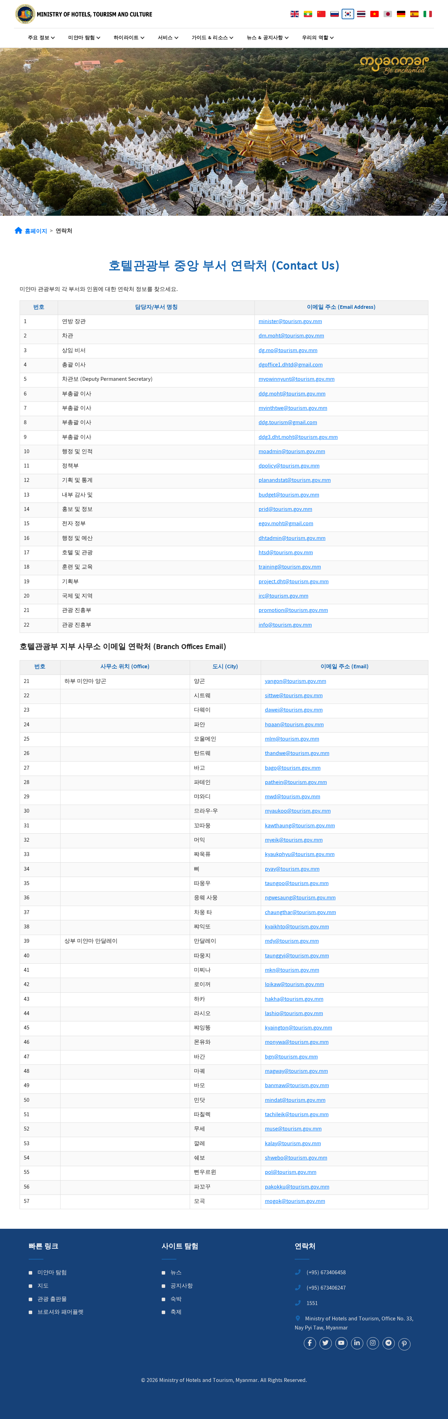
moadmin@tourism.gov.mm (292, 452)
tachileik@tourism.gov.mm (297, 1115)
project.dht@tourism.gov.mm (294, 582)
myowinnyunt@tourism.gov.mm (297, 379)
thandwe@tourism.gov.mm (297, 753)
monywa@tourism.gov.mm (297, 1042)
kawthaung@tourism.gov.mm (300, 826)
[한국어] (348, 14)
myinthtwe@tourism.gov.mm (293, 408)
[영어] (294, 14)
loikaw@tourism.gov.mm (294, 985)
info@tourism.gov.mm (285, 625)
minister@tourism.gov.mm (290, 322)
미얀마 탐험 (81, 38)
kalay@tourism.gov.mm (293, 1144)
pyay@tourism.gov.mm (292, 869)
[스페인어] (414, 14)
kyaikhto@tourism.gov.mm (297, 927)
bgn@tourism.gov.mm (291, 1057)
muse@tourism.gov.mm (293, 1129)
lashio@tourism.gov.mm (294, 1014)
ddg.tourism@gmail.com (288, 423)
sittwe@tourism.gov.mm (294, 696)
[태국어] (361, 14)
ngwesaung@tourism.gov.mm (300, 898)
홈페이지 (36, 231)
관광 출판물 (52, 1299)
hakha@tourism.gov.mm (294, 999)
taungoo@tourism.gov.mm (297, 884)
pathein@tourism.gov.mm (296, 782)
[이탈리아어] (427, 14)
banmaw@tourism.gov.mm (297, 1086)
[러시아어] (334, 14)
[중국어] (321, 14)
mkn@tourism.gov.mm (292, 970)
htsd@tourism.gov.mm (286, 553)
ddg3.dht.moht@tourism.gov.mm (298, 437)
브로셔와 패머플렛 (60, 1312)
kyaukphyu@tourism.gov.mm (300, 855)
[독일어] (401, 14)
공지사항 (181, 1286)
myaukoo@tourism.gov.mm (298, 811)
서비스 (165, 38)
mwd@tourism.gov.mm (292, 797)
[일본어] (388, 14)
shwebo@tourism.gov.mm (296, 1158)
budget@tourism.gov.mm (289, 495)
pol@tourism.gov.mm (290, 1172)
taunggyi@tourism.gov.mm (297, 956)
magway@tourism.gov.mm (296, 1071)
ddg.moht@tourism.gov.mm (292, 394)
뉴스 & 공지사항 (265, 38)
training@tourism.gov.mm (290, 567)
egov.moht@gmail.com (286, 524)
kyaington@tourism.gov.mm (298, 1028)
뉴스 (176, 1273)
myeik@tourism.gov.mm (294, 840)
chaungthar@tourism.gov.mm (300, 913)
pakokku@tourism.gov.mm (297, 1187)
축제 (176, 1312)
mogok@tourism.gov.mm (295, 1201)
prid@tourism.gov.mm (285, 509)
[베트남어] (374, 14)
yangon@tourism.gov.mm (295, 681)
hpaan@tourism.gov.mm (294, 725)
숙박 (176, 1299)
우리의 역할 (315, 38)
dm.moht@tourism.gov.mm (291, 336)
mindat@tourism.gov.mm (295, 1100)
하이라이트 (126, 38)
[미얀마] (308, 14)
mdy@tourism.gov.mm (292, 941)
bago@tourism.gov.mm (293, 768)
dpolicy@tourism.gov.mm (289, 466)
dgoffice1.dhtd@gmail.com (291, 365)
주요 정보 (38, 38)
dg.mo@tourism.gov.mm (288, 351)
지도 (43, 1286)
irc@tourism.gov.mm (283, 596)
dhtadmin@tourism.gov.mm (292, 538)
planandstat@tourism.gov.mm (295, 480)
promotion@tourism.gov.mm (293, 610)
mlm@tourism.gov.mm (292, 739)
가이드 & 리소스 (210, 38)
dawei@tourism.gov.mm (294, 710)
